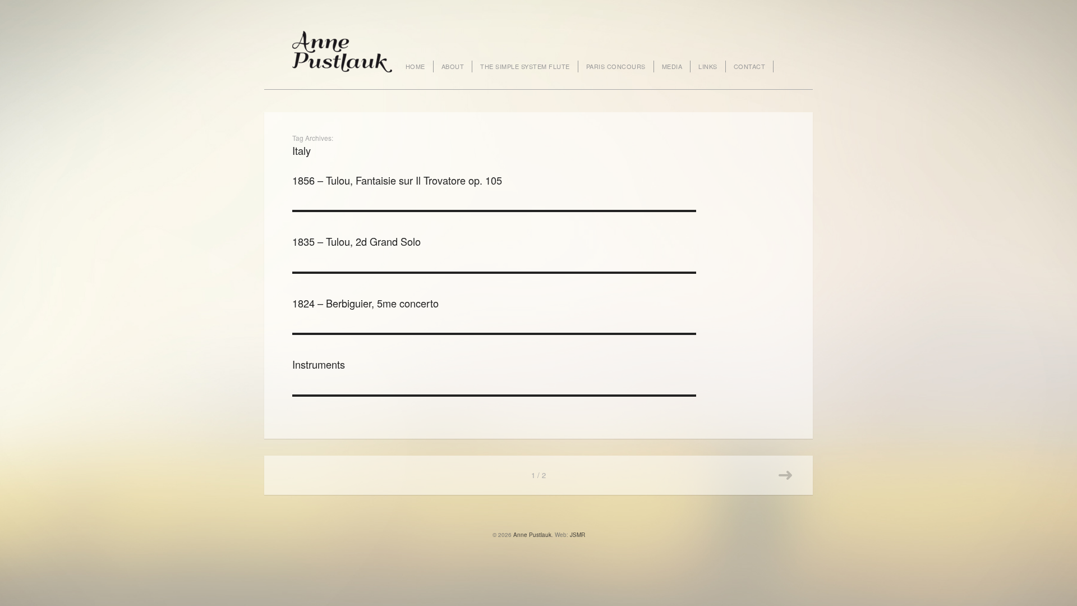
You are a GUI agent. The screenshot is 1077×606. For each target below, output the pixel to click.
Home (415, 66)
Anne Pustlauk (532, 535)
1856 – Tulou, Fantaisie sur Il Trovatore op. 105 (397, 180)
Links (707, 66)
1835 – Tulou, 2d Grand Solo (356, 241)
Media (672, 66)
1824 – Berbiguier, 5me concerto (365, 303)
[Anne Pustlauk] (342, 50)
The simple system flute (525, 66)
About (452, 66)
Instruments (318, 364)
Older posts (785, 475)
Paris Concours (616, 66)
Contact (750, 66)
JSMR (577, 535)
